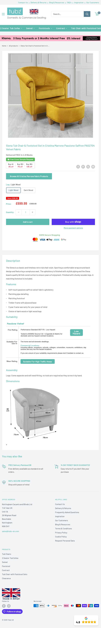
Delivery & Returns (39, 2)
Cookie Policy (61, 536)
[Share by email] (93, 167)
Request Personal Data (65, 540)
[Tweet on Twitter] (88, 167)
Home (4, 46)
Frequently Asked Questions (67, 512)
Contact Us (23, 2)
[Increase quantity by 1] (32, 212)
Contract (6, 570)
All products (13, 46)
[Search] (87, 14)
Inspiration (79, 2)
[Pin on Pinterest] (83, 167)
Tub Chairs (6, 554)
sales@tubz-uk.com (10, 531)
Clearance (6, 578)
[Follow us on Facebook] (4, 606)
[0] (97, 14)
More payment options (73, 228)
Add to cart (28, 222)
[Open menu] (3, 14)
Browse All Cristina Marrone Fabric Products (29, 176)
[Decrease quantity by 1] (18, 212)
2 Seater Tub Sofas (10, 558)
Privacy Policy (61, 532)
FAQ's (69, 2)
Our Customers (92, 2)
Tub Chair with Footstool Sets (14, 574)
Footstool (6, 566)
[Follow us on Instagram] (9, 606)
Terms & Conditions (63, 528)
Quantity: (10, 212)
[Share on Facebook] (78, 167)
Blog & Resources (57, 2)
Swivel (5, 562)
